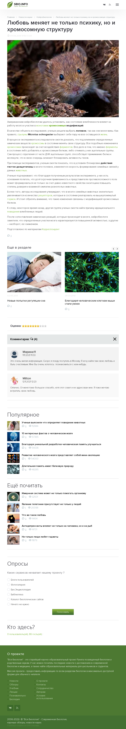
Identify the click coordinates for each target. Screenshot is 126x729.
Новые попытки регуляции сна (26, 300)
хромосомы (37, 143)
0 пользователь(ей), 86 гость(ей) (24, 634)
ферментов (66, 147)
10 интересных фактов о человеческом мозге (47, 433)
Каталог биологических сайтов (27, 599)
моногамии (42, 125)
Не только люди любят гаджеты (40, 536)
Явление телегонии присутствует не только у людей (51, 504)
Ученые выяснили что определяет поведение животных (53, 422)
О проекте (42, 681)
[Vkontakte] (104, 4)
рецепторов (45, 195)
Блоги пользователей (22, 579)
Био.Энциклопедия (21, 589)
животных (21, 170)
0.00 (29, 36)
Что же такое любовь (34, 515)
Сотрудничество (44, 688)
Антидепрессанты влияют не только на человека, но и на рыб (57, 526)
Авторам (40, 692)
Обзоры (14, 684)
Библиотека (17, 594)
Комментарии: (23, 339)
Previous (113, 248)
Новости (14, 681)
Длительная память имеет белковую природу (48, 466)
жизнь (103, 134)
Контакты (41, 684)
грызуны (22, 134)
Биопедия (15, 699)
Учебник (14, 688)
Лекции (13, 692)
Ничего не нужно (20, 604)
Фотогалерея (18, 584)
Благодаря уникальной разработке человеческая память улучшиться (61, 444)
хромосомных (57, 125)
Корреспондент (50, 229)
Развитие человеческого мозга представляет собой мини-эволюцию (61, 455)
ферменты (112, 147)
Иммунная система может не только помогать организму (54, 493)
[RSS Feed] (110, 4)
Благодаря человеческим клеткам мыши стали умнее (90, 302)
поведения (13, 211)
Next (117, 248)
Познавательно (18, 695)
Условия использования (44, 697)
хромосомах (14, 147)
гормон (11, 199)
